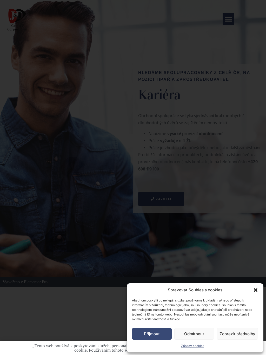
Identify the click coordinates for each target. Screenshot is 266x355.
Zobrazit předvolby (237, 333)
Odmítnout (194, 333)
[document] (133, 177)
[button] (255, 290)
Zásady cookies (192, 346)
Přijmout (152, 333)
